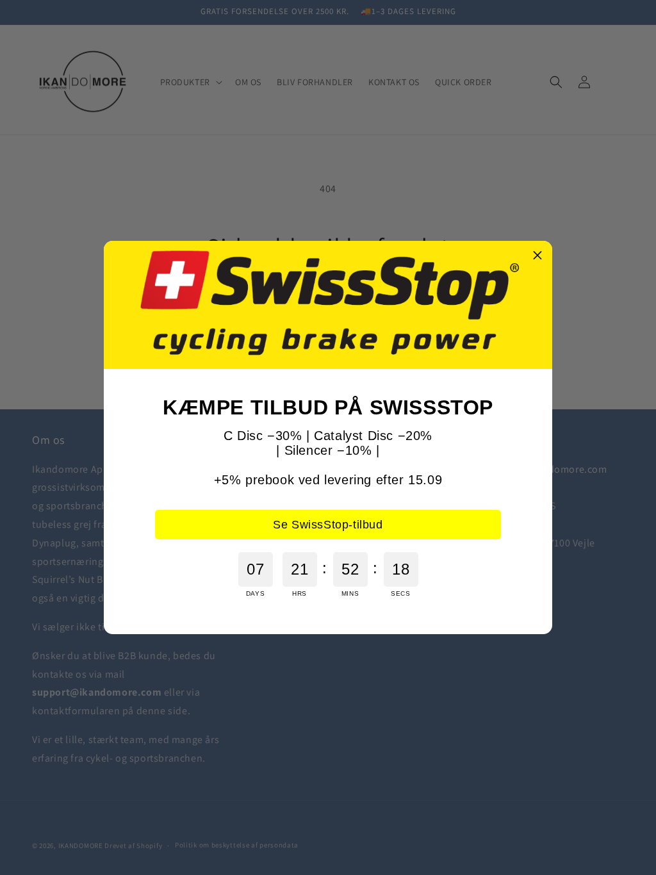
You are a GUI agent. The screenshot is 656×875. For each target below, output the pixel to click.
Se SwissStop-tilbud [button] (327, 524)
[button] (537, 255)
